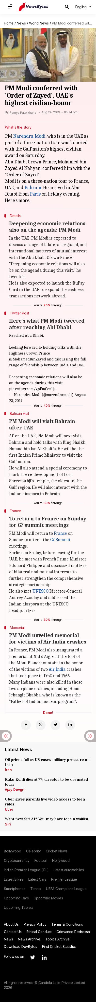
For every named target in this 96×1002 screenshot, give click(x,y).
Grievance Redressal (74, 932)
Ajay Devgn (14, 789)
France (60, 533)
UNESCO (40, 591)
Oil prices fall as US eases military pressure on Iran (47, 762)
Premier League (64, 879)
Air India (57, 669)
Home (9, 23)
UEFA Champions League (66, 889)
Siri (8, 824)
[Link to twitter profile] (32, 957)
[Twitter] (55, 725)
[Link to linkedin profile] (44, 957)
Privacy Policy (35, 924)
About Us (11, 924)
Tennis (35, 889)
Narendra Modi (29, 136)
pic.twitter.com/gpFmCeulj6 (32, 389)
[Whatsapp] (41, 725)
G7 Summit (60, 539)
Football (40, 860)
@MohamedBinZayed (27, 359)
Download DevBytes (20, 946)
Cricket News (56, 851)
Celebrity (33, 851)
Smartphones (14, 889)
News (21, 23)
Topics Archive (57, 939)
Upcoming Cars (16, 898)
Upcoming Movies (48, 898)
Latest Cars (37, 879)
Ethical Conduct (39, 932)
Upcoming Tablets (18, 907)
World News (39, 23)
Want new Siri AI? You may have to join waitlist (46, 819)
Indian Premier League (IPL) (26, 870)
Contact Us (13, 932)
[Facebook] (26, 725)
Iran (8, 770)
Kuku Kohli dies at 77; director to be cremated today (46, 782)
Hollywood (61, 860)
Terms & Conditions (67, 924)
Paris (35, 194)
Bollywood (12, 851)
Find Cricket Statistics (59, 946)
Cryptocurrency (17, 860)
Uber (9, 809)
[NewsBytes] (33, 7)
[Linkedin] (70, 725)
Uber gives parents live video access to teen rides (45, 802)
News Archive (29, 939)
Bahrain (32, 187)
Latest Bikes (13, 879)
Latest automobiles (69, 870)
